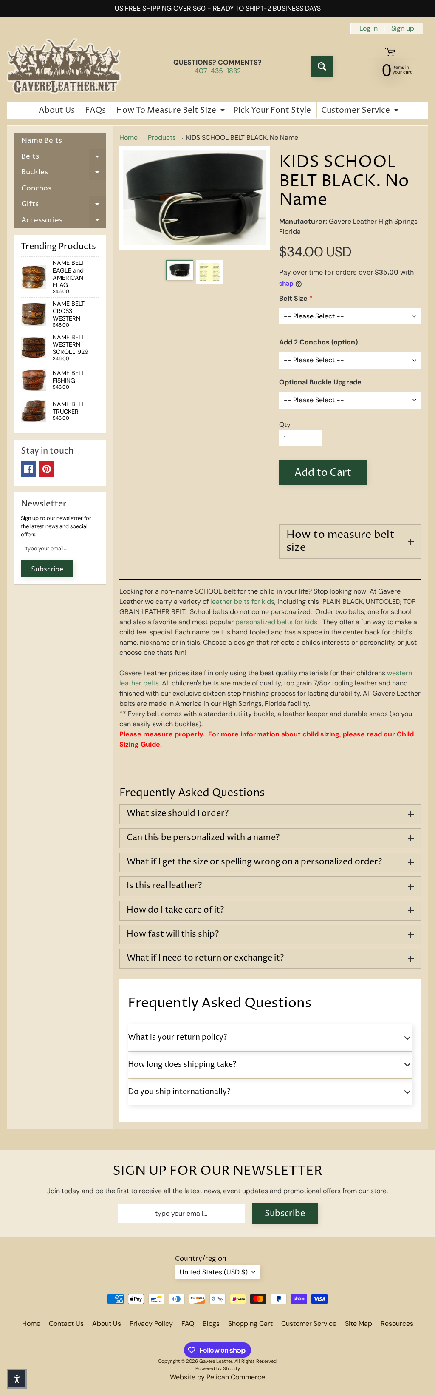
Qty (285, 424)
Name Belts (41, 141)
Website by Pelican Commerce (217, 1377)
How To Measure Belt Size (171, 111)
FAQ (187, 1323)
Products (162, 137)
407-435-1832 (218, 71)
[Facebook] (28, 469)
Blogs (211, 1323)
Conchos (36, 188)
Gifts (63, 205)
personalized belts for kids (276, 621)
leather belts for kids (242, 601)
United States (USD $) (214, 1272)
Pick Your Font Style (272, 110)
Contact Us (66, 1323)
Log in (368, 28)
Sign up (402, 28)
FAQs (95, 110)
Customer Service (361, 111)
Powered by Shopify (217, 1368)
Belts (63, 158)
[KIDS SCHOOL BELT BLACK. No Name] (179, 270)
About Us (57, 110)
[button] (17, 1379)
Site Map (358, 1323)
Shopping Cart (250, 1323)
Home (128, 137)
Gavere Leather (215, 1361)
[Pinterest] (46, 469)
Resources (397, 1323)
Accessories (63, 221)
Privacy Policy (151, 1323)
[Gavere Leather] (64, 66)
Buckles (63, 173)
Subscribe (47, 569)
